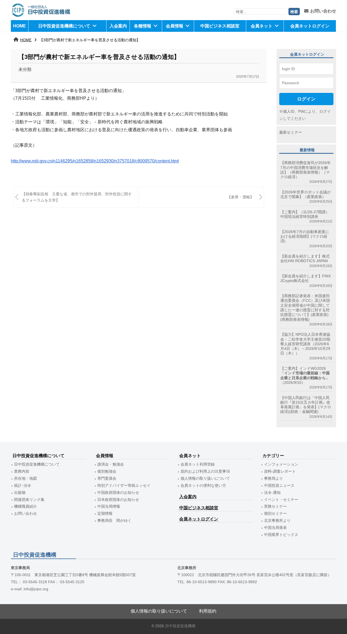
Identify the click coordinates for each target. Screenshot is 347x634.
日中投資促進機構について (64, 26)
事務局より (273, 478)
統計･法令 (22, 485)
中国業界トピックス (281, 534)
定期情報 (105, 513)
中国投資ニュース (279, 485)
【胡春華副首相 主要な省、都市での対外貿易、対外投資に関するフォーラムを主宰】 (77, 197)
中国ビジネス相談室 (219, 26)
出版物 (19, 492)
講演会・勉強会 (110, 464)
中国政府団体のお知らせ (118, 492)
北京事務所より (277, 520)
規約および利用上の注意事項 (205, 471)
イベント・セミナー (281, 499)
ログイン (306, 99)
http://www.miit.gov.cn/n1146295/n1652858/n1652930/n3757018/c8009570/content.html (95, 161)
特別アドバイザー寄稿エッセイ (123, 485)
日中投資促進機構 (180, 626)
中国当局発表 (275, 527)
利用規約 (207, 611)
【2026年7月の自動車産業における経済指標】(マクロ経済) (304, 236)
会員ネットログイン (309, 26)
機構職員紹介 (25, 506)
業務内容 (21, 471)
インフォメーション (281, 464)
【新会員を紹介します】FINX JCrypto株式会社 (305, 278)
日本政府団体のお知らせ (118, 499)
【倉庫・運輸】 (240, 197)
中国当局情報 (108, 506)
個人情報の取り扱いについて (205, 478)
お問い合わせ (323, 11)
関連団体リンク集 (29, 499)
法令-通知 (272, 492)
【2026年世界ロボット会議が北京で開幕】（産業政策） (305, 194)
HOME (19, 26)
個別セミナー (275, 513)
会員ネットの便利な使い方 (203, 485)
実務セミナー (275, 506)
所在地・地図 (25, 478)
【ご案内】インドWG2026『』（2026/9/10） (305, 375)
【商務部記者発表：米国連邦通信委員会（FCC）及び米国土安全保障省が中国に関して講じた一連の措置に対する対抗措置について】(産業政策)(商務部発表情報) (305, 307)
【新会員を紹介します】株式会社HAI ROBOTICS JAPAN (305, 258)
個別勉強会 (106, 471)
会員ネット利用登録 (198, 464)
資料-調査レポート (280, 471)
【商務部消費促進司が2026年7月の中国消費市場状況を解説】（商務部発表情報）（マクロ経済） (305, 170)
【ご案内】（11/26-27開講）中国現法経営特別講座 (304, 214)
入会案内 (118, 26)
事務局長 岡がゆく (114, 520)
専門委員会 (106, 478)
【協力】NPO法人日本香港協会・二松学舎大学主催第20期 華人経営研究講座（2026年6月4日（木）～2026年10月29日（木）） (305, 343)
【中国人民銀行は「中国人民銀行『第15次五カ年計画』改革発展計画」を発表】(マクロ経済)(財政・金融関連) (305, 405)
